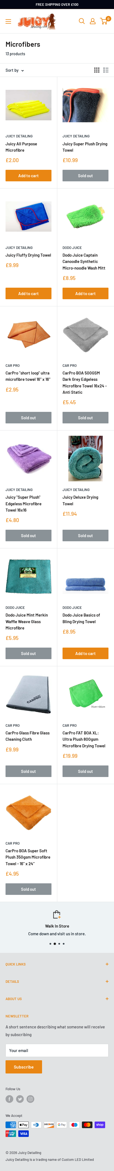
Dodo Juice (72, 247)
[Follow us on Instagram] (30, 1099)
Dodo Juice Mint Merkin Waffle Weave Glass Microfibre (27, 621)
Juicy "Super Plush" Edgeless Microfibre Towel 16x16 (24, 503)
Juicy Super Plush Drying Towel (85, 146)
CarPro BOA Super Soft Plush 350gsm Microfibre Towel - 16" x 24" (28, 857)
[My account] (92, 21)
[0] (103, 21)
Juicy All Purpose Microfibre (21, 146)
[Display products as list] (105, 70)
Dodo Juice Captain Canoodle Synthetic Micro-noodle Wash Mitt (84, 261)
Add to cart (28, 175)
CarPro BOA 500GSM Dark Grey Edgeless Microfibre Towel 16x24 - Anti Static (85, 382)
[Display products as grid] (96, 70)
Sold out (85, 175)
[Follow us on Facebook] (9, 1099)
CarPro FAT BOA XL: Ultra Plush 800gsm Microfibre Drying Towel (84, 739)
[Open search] (82, 21)
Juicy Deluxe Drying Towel (80, 500)
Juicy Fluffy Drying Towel (28, 254)
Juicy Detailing (19, 136)
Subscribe (24, 1066)
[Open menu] (8, 21)
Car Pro (13, 365)
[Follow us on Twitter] (20, 1099)
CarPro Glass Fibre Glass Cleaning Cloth (28, 736)
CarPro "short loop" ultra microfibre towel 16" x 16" (28, 376)
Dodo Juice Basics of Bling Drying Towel (81, 618)
